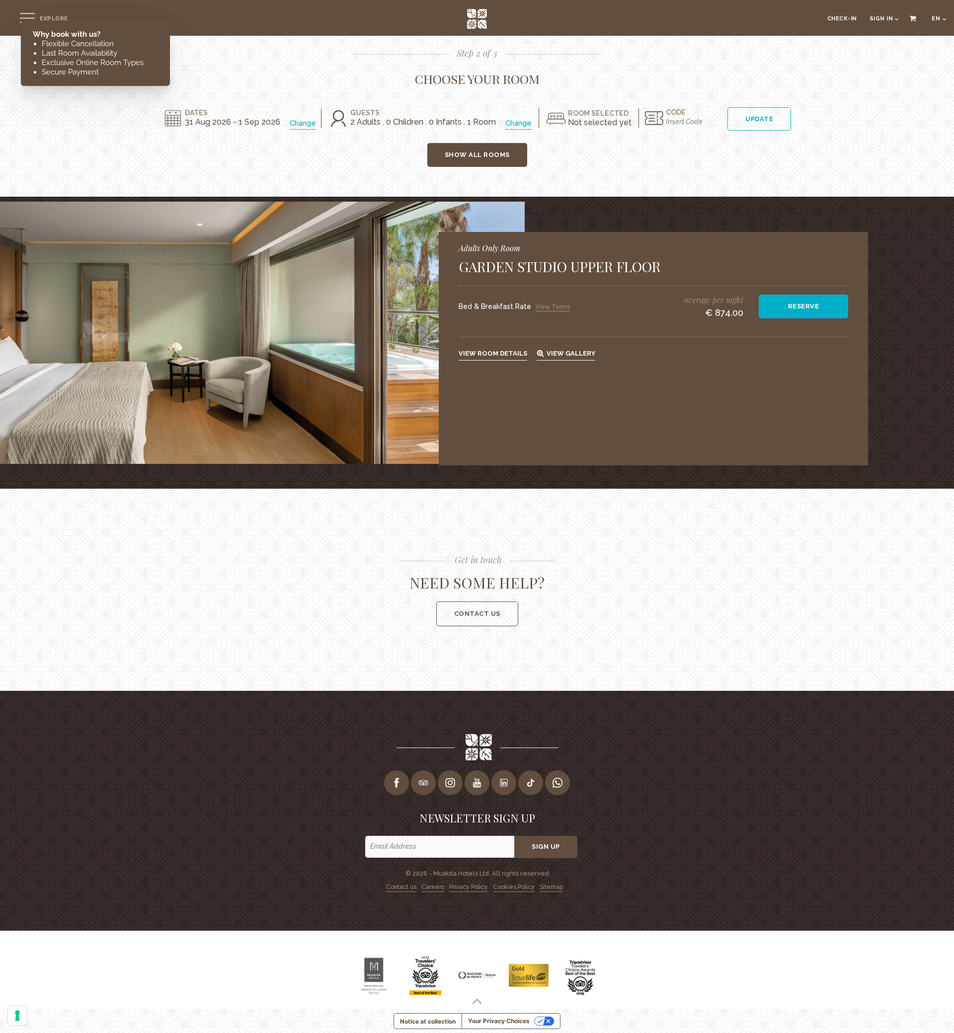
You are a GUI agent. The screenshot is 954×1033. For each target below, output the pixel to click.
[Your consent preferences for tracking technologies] (17, 1015)
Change (303, 123)
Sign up (546, 846)
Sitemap (551, 887)
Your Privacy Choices (499, 1021)
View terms (553, 306)
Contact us (401, 887)
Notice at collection (428, 1021)
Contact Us (477, 613)
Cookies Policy (514, 887)
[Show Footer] (477, 1001)
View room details (493, 353)
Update (759, 119)
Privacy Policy (468, 887)
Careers (432, 887)
